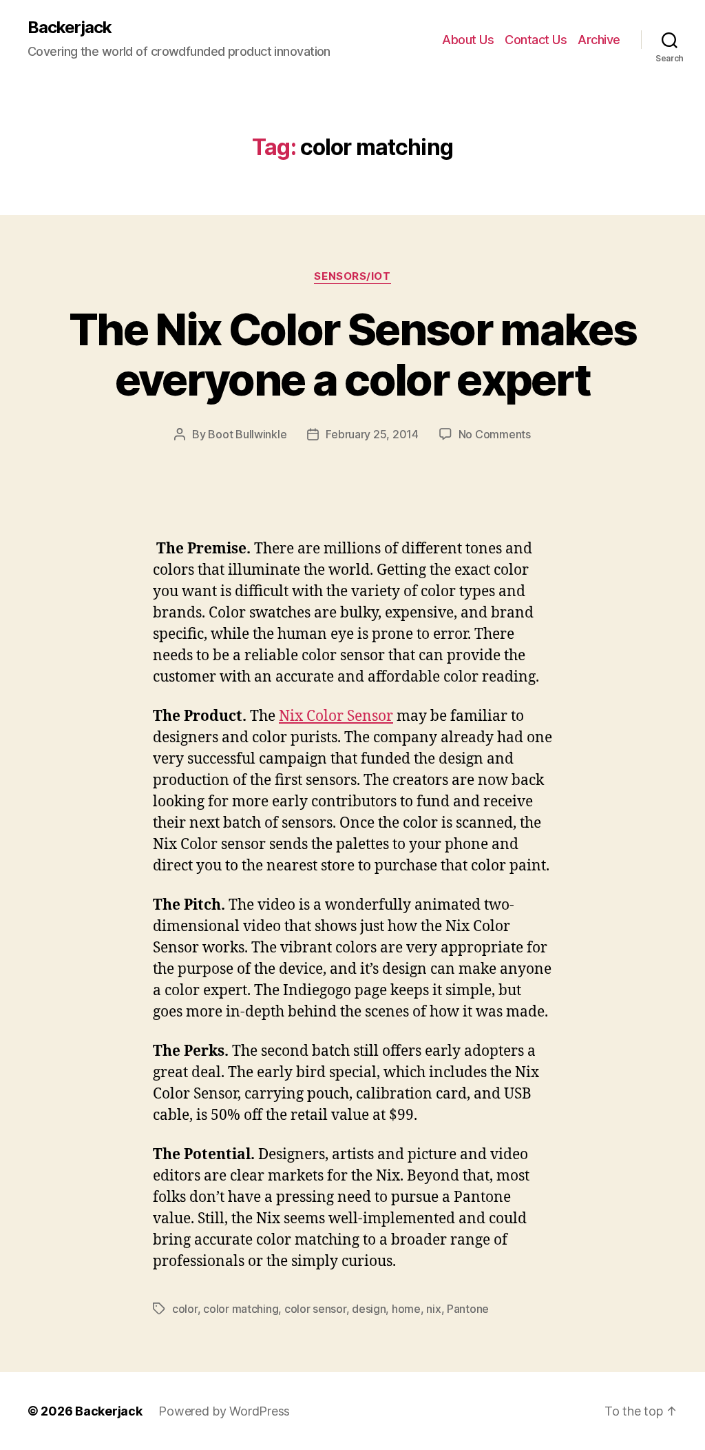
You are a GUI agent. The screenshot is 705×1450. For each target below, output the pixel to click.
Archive (599, 39)
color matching (240, 1309)
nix (433, 1309)
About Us (468, 39)
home (406, 1309)
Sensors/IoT (352, 276)
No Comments (495, 434)
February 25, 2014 (372, 434)
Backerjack (70, 27)
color (185, 1309)
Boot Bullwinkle (247, 434)
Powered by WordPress (224, 1411)
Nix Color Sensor (336, 716)
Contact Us (536, 39)
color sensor (315, 1309)
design (369, 1309)
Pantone (468, 1309)
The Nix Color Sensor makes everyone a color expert (352, 354)
